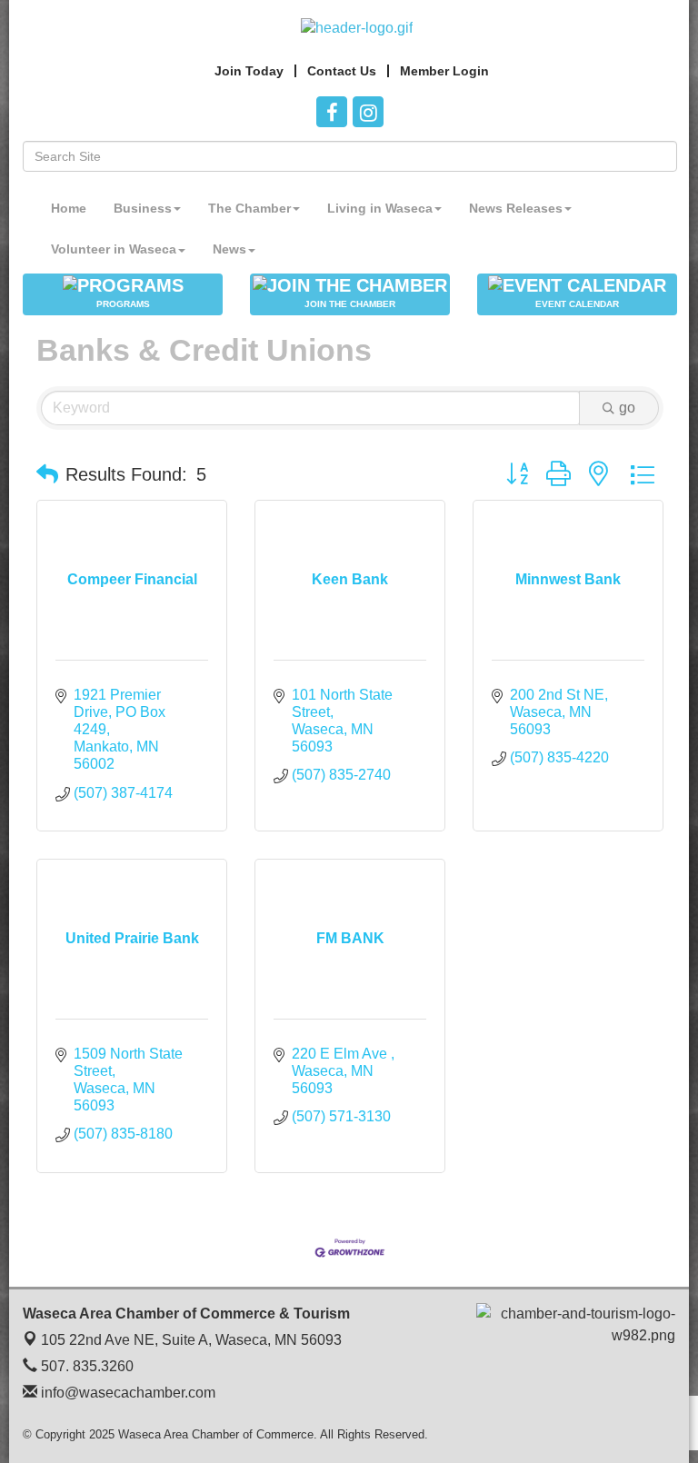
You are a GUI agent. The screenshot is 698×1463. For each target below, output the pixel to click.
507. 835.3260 (85, 1366)
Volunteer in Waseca (113, 249)
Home (68, 208)
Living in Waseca (380, 208)
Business (143, 208)
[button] (47, 474)
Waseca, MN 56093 (191, 1340)
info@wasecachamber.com (126, 1392)
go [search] (627, 407)
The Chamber (249, 208)
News (229, 249)
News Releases (516, 208)
